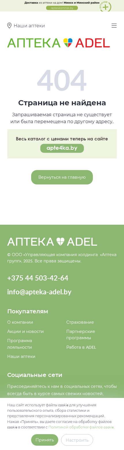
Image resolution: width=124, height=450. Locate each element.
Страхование (80, 322)
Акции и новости (25, 331)
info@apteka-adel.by (39, 291)
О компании (20, 322)
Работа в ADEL (81, 347)
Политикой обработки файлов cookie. (81, 427)
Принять (44, 440)
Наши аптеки (21, 356)
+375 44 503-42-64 (37, 278)
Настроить (77, 440)
